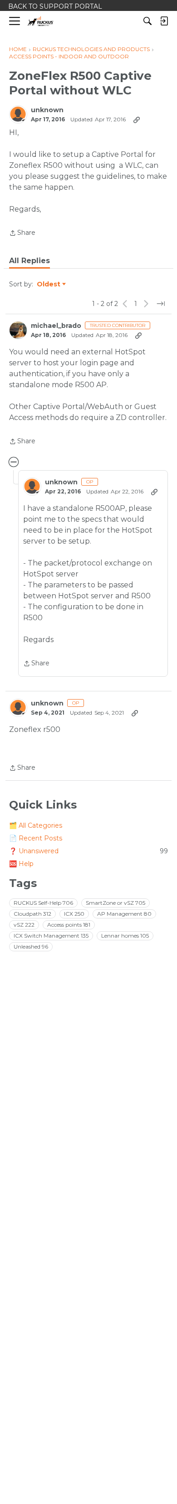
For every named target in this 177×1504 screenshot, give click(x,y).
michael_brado (56, 326)
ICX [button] (74, 913)
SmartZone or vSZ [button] (115, 902)
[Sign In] (164, 21)
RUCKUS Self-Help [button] (43, 902)
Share (22, 233)
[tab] (29, 261)
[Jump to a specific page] (160, 303)
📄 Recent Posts (35, 838)
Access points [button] (68, 924)
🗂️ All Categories (35, 825)
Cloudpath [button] (32, 913)
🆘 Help (21, 864)
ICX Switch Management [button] (51, 935)
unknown (47, 110)
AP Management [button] (124, 913)
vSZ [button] (24, 924)
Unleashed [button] (31, 946)
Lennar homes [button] (125, 935)
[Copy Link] (136, 119)
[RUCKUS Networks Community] (40, 21)
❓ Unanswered (88, 851)
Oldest (49, 284)
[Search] (147, 21)
